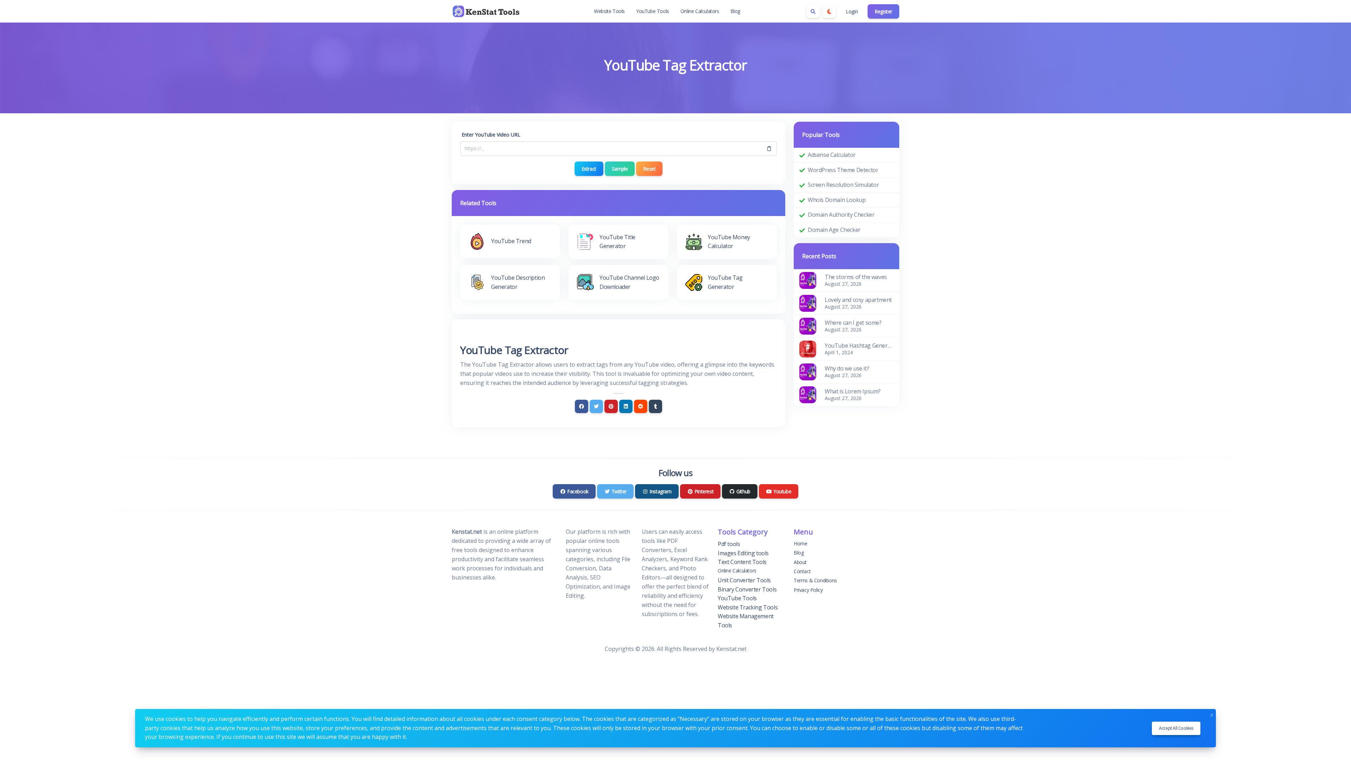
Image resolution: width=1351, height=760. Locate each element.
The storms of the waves (856, 277)
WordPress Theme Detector (843, 170)
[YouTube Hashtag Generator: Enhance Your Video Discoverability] (807, 348)
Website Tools (609, 11)
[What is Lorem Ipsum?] (807, 394)
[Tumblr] (655, 406)
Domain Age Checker (834, 230)
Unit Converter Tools (744, 580)
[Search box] (813, 11)
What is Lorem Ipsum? (853, 391)
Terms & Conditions (815, 580)
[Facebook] (581, 406)
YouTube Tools (652, 11)
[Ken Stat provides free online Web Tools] (487, 11)
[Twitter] (596, 406)
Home (800, 543)
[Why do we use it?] (807, 371)
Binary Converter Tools (747, 589)
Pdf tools (729, 544)
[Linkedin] (626, 406)
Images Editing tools (743, 553)
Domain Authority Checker (841, 214)
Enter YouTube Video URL (491, 134)
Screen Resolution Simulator (843, 185)
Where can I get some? (853, 323)
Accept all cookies (1176, 728)
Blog (735, 11)
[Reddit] (640, 406)
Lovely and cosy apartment (858, 300)
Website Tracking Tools (748, 607)
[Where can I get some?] (807, 325)
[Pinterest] (611, 406)
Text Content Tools (742, 562)
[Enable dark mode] (829, 11)
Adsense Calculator (832, 155)
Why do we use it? (847, 368)
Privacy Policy (808, 590)
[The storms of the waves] (807, 280)
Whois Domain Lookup (836, 200)
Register (883, 11)
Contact (802, 571)
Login (852, 11)
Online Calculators (699, 11)
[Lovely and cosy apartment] (807, 302)
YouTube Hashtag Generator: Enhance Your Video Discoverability (859, 345)
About (800, 562)
